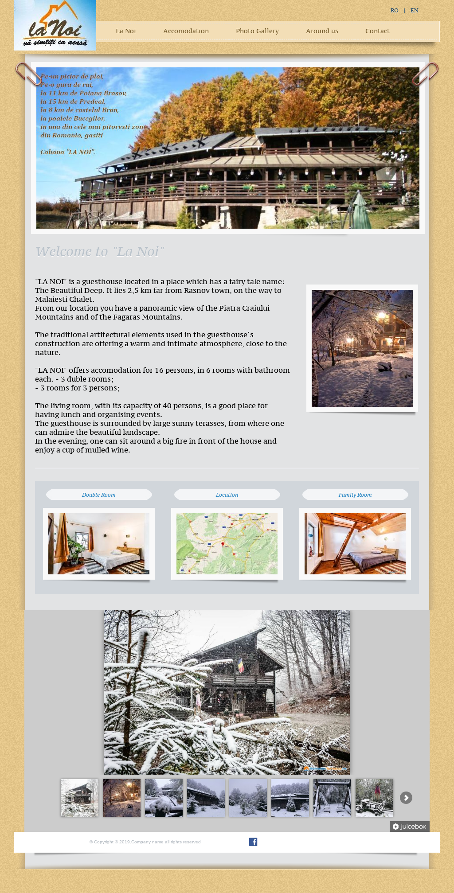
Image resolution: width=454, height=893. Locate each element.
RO (395, 11)
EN (415, 11)
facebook (253, 842)
